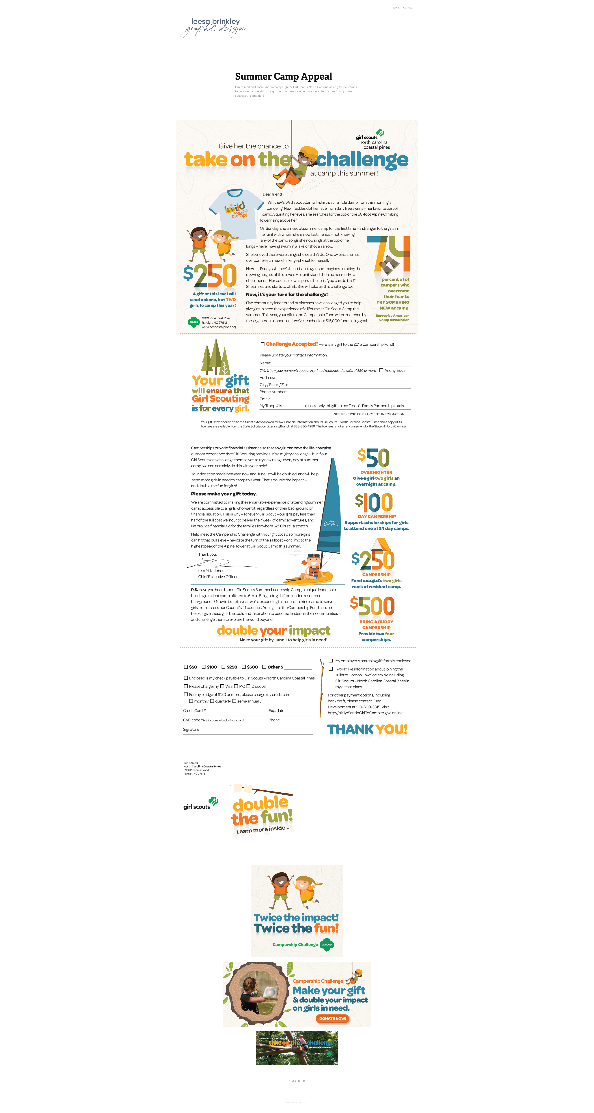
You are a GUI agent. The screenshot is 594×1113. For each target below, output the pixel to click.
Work (396, 7)
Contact (408, 7)
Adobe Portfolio (302, 1102)
